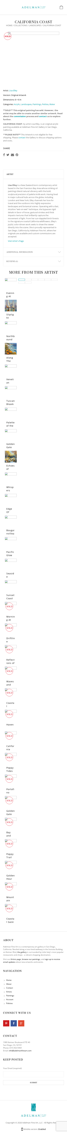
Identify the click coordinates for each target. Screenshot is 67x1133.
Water (52, 104)
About (8, 984)
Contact (9, 988)
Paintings (37, 104)
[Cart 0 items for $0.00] (59, 7)
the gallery (21, 952)
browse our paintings (31, 959)
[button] (21, 280)
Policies (9, 1003)
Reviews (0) (12, 261)
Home (9, 25)
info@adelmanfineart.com (20, 1050)
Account (9, 999)
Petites (45, 104)
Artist (9, 174)
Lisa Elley (13, 90)
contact (43, 116)
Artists (9, 991)
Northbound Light (10, 339)
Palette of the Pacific (10, 425)
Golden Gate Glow (10, 447)
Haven (10, 724)
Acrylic (17, 104)
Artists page (16, 959)
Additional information (19, 252)
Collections (20, 25)
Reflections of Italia (10, 663)
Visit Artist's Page (16, 241)
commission (20, 116)
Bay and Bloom (10, 835)
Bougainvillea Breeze (10, 533)
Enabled (42, 1129)
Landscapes (35, 25)
